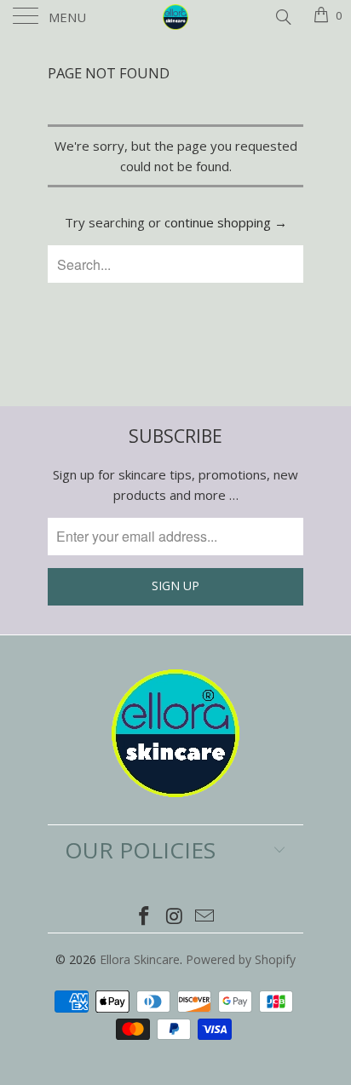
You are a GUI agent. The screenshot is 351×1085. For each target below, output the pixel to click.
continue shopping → (225, 222)
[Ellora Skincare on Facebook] (144, 917)
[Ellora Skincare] (175, 17)
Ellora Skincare (140, 959)
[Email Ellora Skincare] (205, 917)
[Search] (282, 15)
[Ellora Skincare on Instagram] (174, 917)
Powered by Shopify (241, 959)
